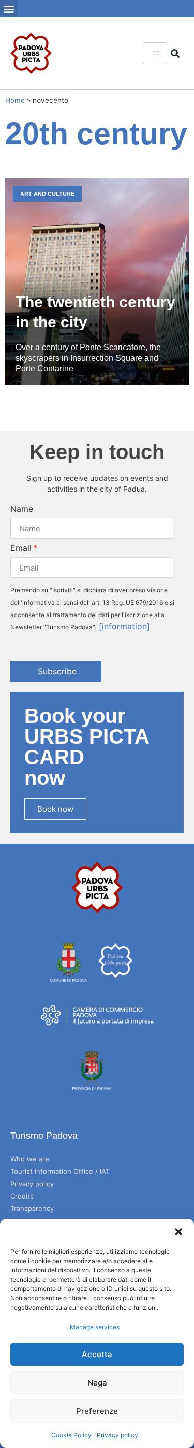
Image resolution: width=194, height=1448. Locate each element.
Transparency (32, 1208)
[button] (178, 1231)
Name (21, 509)
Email (21, 548)
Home (15, 100)
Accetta (97, 1354)
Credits (22, 1196)
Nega (97, 1383)
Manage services (95, 1327)
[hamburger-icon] (154, 53)
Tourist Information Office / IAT (60, 1171)
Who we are (29, 1159)
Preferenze (97, 1411)
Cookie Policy (71, 1435)
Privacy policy (117, 1435)
